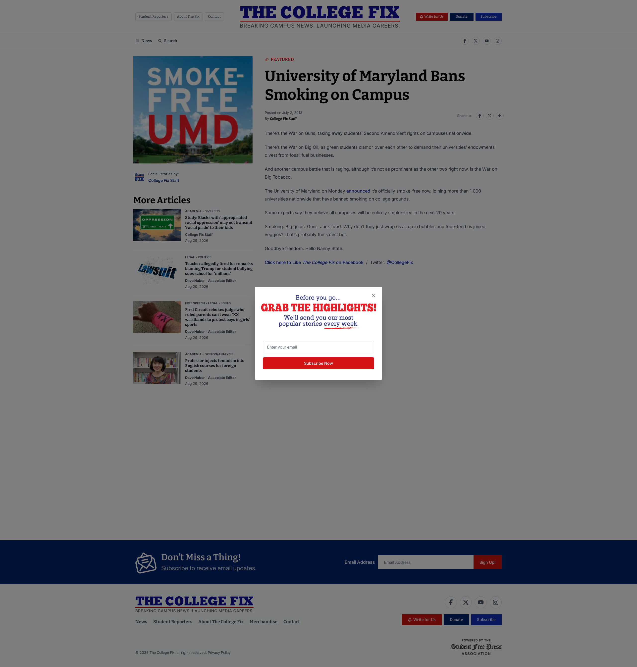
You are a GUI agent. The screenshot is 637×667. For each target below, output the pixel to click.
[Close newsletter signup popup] (373, 295)
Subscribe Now (318, 363)
